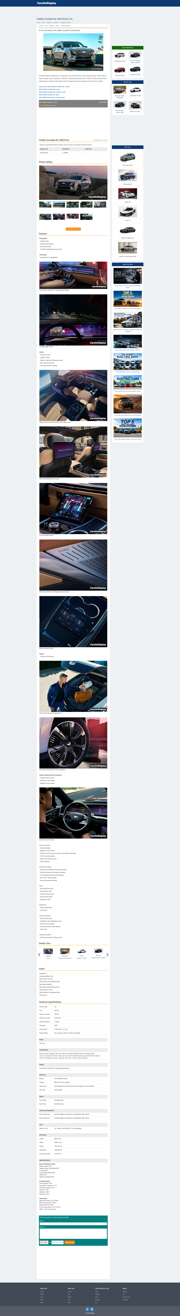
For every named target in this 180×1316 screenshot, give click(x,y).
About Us (125, 1292)
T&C (124, 1294)
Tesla (96, 1292)
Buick (69, 1302)
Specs (57, 26)
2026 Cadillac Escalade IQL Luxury (49, 89)
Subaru (70, 1292)
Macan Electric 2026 (98, 958)
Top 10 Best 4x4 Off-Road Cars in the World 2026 (128, 415)
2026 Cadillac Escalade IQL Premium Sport (52, 97)
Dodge (42, 1294)
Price (41, 26)
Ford (69, 1294)
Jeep (69, 1300)
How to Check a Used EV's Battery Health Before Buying (128, 286)
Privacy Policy (126, 1297)
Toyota (42, 1292)
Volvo (96, 1297)
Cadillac (97, 1294)
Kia (96, 1302)
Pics (46, 26)
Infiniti (42, 1300)
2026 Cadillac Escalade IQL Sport (49, 95)
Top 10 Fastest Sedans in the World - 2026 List (127, 350)
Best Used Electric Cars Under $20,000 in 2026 (127, 391)
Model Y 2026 (81, 958)
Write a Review (103, 102)
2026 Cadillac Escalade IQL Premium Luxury (52, 92)
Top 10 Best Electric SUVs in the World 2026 (128, 372)
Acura (41, 1297)
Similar (51, 26)
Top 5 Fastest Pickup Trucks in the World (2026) (128, 308)
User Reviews (65, 26)
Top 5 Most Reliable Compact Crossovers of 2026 (127, 439)
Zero (48, 958)
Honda (69, 1297)
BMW (41, 1302)
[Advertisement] (90, 12)
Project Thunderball (64, 958)
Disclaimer (125, 1300)
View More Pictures (73, 229)
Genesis (97, 1300)
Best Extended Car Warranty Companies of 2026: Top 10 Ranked (128, 330)
